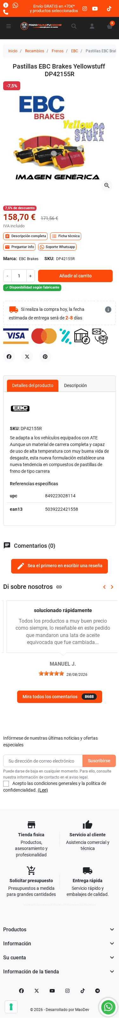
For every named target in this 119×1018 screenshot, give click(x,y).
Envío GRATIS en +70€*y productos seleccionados (54, 8)
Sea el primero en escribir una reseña (59, 566)
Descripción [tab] (75, 385)
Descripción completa (25, 236)
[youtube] (95, 8)
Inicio (12, 51)
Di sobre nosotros (32, 586)
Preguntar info (19, 247)
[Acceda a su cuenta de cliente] (92, 26)
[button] (74, 26)
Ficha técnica (66, 236)
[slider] (48, 673)
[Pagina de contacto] (5, 5)
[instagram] (85, 8)
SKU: (49, 258)
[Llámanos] (5, 12)
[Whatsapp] (15, 5)
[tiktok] (109, 8)
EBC (74, 51)
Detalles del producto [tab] (32, 385)
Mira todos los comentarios (58, 696)
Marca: (10, 258)
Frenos (57, 51)
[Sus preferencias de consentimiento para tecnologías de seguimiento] (11, 1007)
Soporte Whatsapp (60, 247)
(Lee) (43, 790)
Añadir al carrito (75, 275)
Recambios (34, 51)
